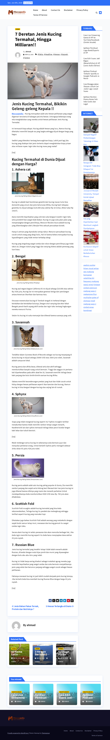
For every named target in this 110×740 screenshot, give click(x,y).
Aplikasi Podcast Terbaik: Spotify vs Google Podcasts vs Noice (91, 75)
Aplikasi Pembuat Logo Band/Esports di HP (91, 50)
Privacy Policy (82, 10)
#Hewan (56, 54)
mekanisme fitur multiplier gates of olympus (91, 297)
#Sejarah (64, 54)
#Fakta (40, 54)
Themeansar (46, 733)
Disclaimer (68, 10)
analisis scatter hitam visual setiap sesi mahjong (91, 268)
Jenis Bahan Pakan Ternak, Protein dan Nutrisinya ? (25, 607)
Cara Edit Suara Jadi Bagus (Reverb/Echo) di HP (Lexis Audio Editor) (91, 62)
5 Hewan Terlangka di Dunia (59, 606)
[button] (96, 12)
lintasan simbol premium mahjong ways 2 (91, 287)
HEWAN (18, 29)
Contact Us (55, 10)
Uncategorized (16, 692)
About (44, 10)
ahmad (28, 51)
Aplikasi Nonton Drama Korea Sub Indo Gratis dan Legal (90, 100)
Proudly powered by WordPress (18, 733)
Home (35, 10)
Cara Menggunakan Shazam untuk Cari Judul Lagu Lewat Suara (91, 87)
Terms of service (40, 15)
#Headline (48, 54)
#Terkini (26, 57)
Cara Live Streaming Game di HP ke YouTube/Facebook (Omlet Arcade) (91, 39)
